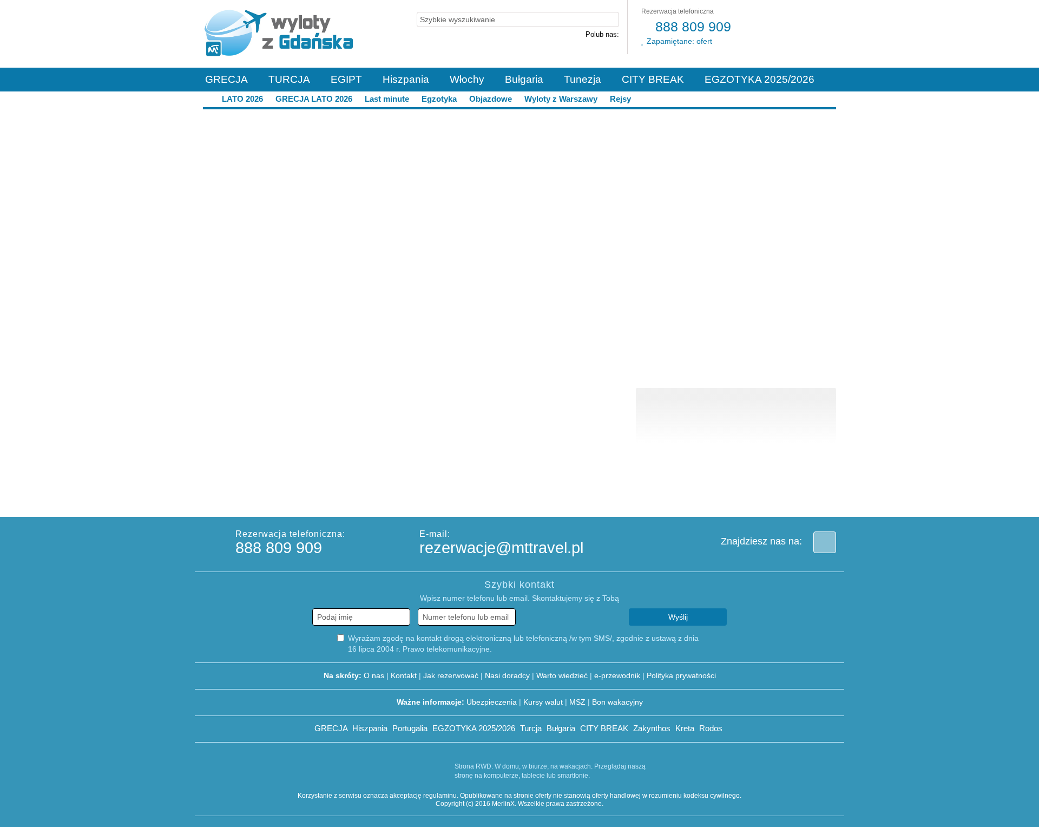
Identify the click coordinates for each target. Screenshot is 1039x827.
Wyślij (678, 617)
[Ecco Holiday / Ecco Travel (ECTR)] (388, 496)
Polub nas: (602, 34)
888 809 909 (691, 26)
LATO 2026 (242, 98)
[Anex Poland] (767, 496)
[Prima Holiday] (280, 496)
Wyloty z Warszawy (561, 98)
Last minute (387, 98)
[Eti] (443, 496)
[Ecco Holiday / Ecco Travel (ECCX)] (334, 496)
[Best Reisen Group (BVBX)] (226, 496)
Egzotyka (439, 98)
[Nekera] (659, 496)
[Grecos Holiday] (605, 496)
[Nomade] (821, 496)
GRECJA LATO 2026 (313, 98)
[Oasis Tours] (713, 496)
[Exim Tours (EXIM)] (497, 496)
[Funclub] (551, 496)
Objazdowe (490, 98)
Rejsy (619, 98)
